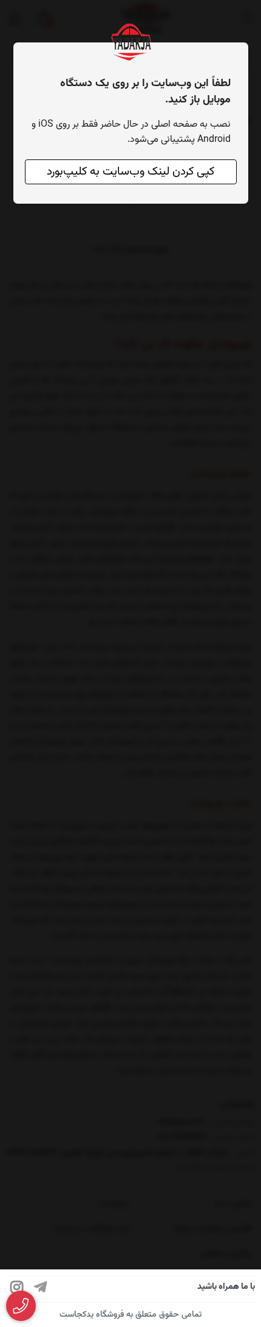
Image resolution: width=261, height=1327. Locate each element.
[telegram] (41, 1289)
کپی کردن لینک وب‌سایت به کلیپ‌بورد (130, 172)
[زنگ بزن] (21, 1306)
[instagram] (17, 1289)
